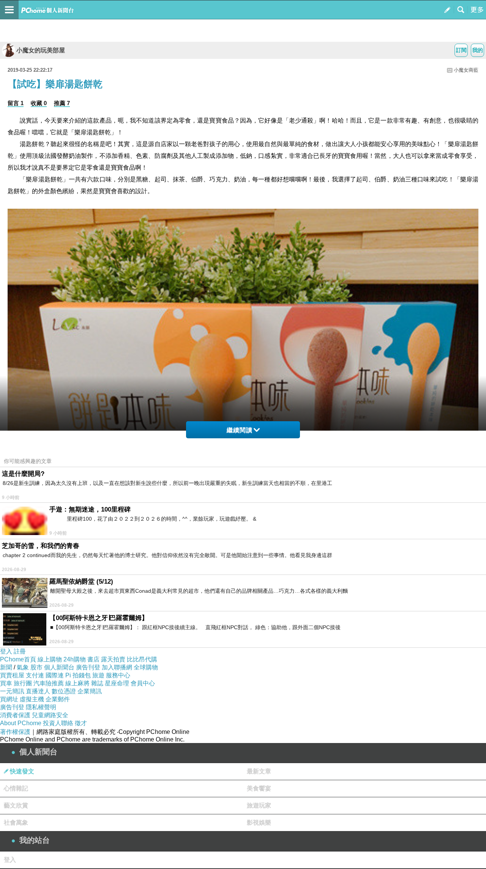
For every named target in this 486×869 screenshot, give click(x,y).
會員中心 (143, 683)
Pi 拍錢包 (78, 675)
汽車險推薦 (48, 683)
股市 (36, 667)
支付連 (35, 675)
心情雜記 (16, 788)
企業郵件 (58, 699)
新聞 (6, 667)
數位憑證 (64, 691)
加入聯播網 (117, 667)
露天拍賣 (113, 659)
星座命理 (117, 683)
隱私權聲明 (41, 707)
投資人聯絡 (58, 723)
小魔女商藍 (466, 70)
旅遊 (98, 675)
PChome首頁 (18, 659)
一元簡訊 (12, 691)
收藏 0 (39, 103)
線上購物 (50, 659)
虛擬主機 (32, 699)
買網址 (9, 699)
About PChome (20, 723)
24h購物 (74, 659)
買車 (6, 683)
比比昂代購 (142, 659)
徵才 (81, 723)
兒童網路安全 (50, 715)
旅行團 (23, 683)
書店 (93, 659)
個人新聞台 (59, 667)
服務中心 (118, 675)
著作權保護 (15, 732)
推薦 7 (62, 103)
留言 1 (16, 103)
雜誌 (97, 683)
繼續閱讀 (239, 430)
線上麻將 (77, 683)
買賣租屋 (12, 675)
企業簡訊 (89, 691)
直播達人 (38, 691)
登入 (6, 651)
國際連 (55, 675)
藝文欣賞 (16, 805)
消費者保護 (15, 715)
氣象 (23, 667)
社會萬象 (16, 822)
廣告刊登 (88, 667)
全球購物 (146, 667)
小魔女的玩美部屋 (40, 50)
